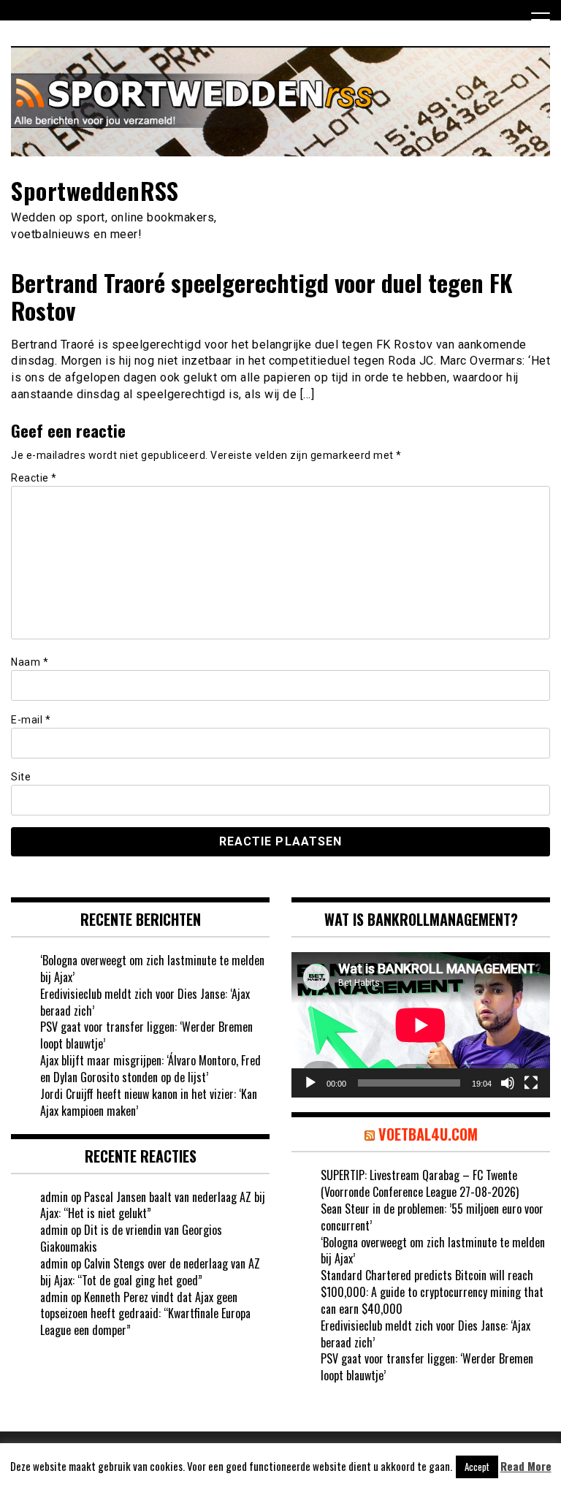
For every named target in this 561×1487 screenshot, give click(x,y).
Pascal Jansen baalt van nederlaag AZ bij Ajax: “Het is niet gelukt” (152, 1205)
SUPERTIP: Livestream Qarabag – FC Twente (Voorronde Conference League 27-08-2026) (420, 1183)
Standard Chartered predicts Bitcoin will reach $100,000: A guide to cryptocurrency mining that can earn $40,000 (432, 1291)
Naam (29, 662)
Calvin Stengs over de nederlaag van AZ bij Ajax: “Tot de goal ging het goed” (150, 1272)
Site (21, 777)
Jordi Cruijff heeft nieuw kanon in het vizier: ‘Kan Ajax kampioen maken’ (148, 1102)
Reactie (34, 478)
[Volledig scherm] (531, 1083)
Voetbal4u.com (428, 1134)
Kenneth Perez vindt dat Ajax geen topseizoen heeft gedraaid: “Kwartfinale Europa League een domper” (145, 1313)
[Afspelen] (310, 1083)
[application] (420, 1025)
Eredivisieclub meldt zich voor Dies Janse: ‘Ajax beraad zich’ (145, 1002)
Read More (526, 1466)
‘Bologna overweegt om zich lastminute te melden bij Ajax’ (152, 968)
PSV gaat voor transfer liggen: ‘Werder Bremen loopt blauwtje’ (146, 1035)
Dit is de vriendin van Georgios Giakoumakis (131, 1238)
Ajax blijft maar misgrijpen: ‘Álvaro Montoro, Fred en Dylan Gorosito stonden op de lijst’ (150, 1068)
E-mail (30, 720)
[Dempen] (507, 1083)
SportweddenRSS (94, 190)
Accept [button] (477, 1466)
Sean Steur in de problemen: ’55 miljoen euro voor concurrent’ (432, 1217)
